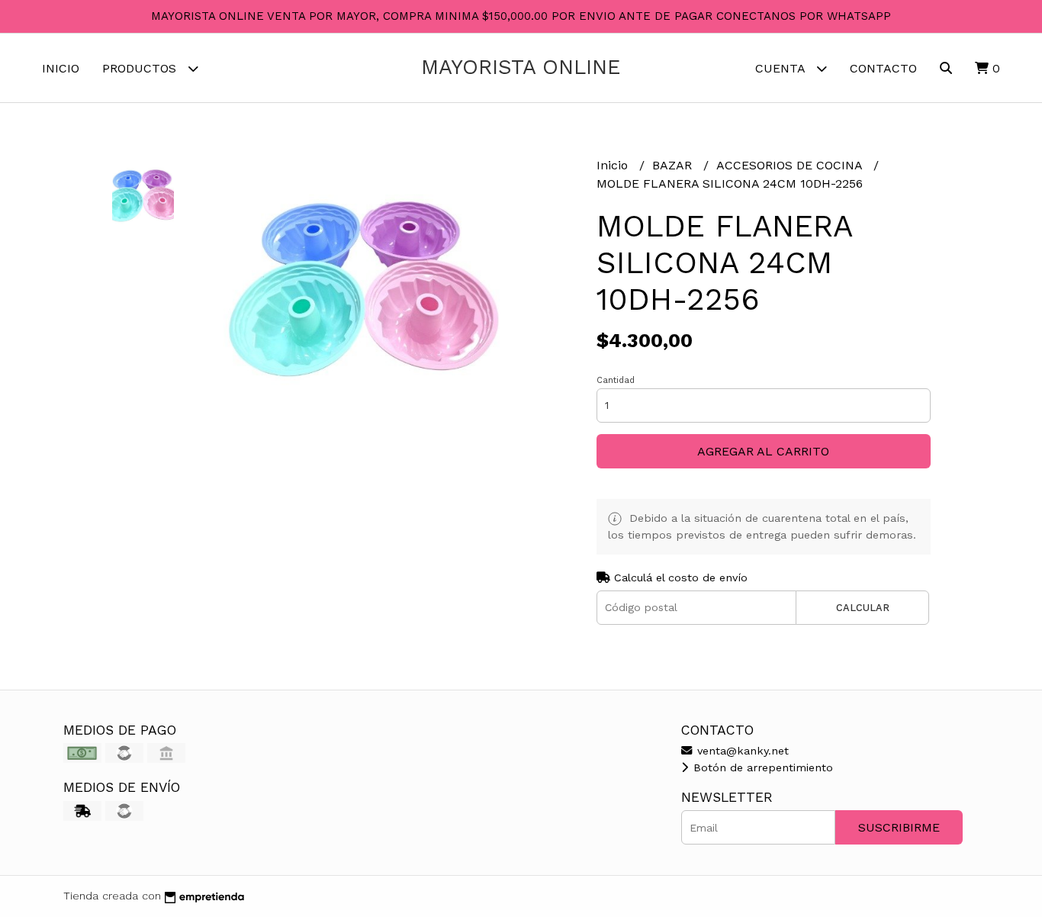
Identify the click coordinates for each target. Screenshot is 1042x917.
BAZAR (674, 165)
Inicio (60, 68)
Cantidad (616, 380)
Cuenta (782, 68)
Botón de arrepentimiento (761, 767)
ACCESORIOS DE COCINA (791, 165)
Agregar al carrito (763, 451)
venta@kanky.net (741, 751)
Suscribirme (899, 827)
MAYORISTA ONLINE (520, 67)
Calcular (862, 607)
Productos (141, 68)
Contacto (883, 68)
